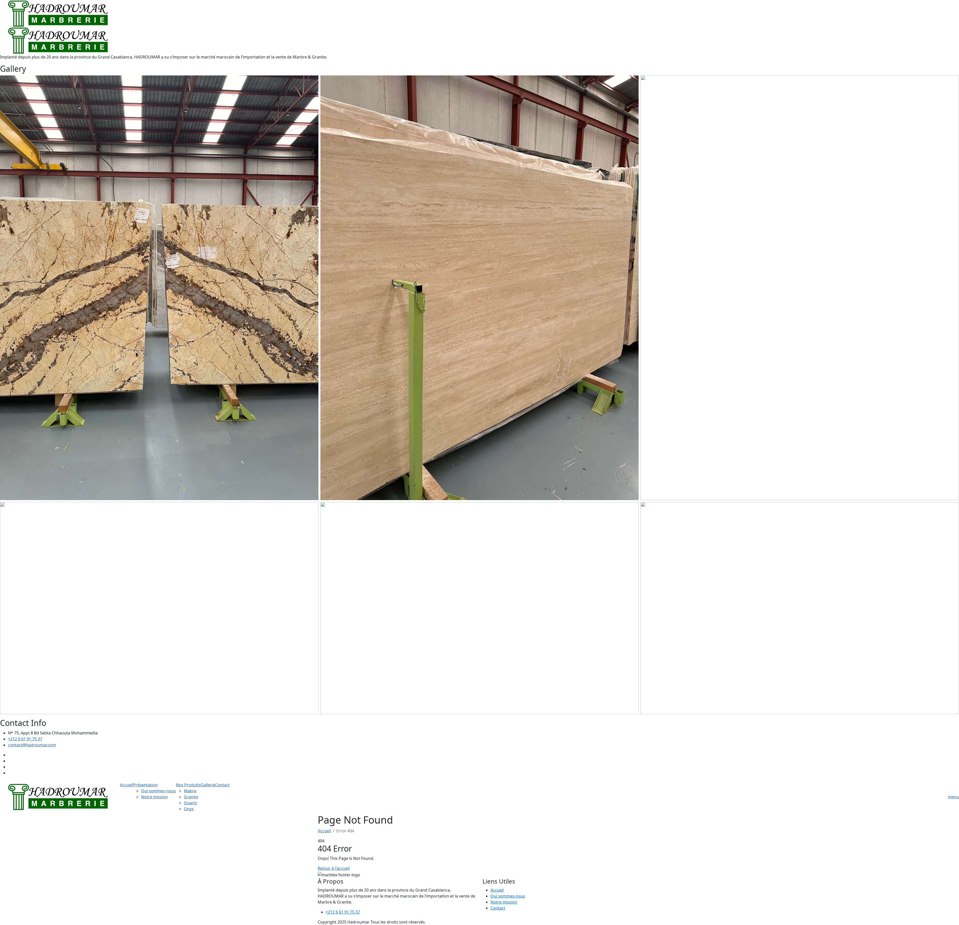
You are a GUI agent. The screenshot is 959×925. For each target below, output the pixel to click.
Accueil (126, 785)
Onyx (189, 809)
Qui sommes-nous (158, 791)
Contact (222, 785)
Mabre (190, 791)
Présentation (145, 785)
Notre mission (154, 797)
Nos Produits (188, 785)
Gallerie (208, 785)
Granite (191, 797)
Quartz (190, 803)
